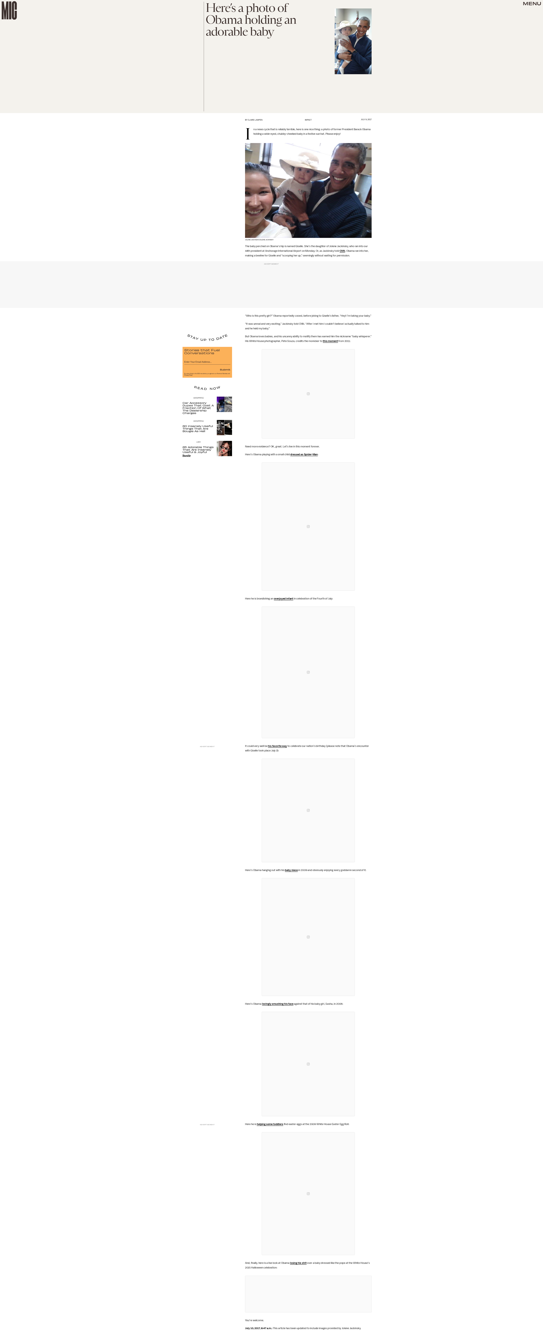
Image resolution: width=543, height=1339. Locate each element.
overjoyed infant (283, 598)
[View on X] (308, 1294)
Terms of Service (222, 373)
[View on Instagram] (308, 393)
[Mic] (9, 10)
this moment (330, 341)
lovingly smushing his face (277, 1003)
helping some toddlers (270, 1124)
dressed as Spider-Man (304, 454)
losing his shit (298, 1263)
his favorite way (277, 746)
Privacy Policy (188, 375)
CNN (342, 250)
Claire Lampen (255, 120)
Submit (225, 369)
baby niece (291, 870)
